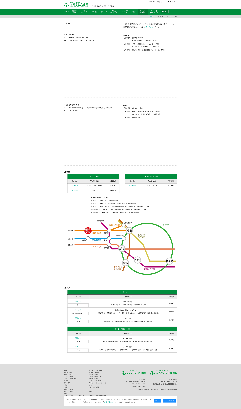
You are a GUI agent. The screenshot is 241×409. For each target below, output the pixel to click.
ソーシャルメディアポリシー (96, 381)
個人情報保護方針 (93, 378)
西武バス (78, 301)
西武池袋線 (74, 185)
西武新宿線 (74, 190)
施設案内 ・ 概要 (68, 372)
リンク (90, 385)
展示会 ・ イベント (69, 374)
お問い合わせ (148, 27)
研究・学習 (103, 12)
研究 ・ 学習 (67, 383)
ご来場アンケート (94, 372)
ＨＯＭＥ (66, 370)
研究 (66, 385)
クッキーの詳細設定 (94, 387)
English (164, 11)
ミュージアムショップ (69, 391)
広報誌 (133, 12)
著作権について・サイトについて (97, 383)
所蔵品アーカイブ (68, 389)
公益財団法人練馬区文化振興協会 (97, 395)
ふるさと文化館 (69, 376)
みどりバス (78, 310)
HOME (67, 12)
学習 (66, 387)
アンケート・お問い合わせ (95, 370)
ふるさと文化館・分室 (70, 378)
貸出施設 (94, 12)
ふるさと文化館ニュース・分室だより (74, 395)
